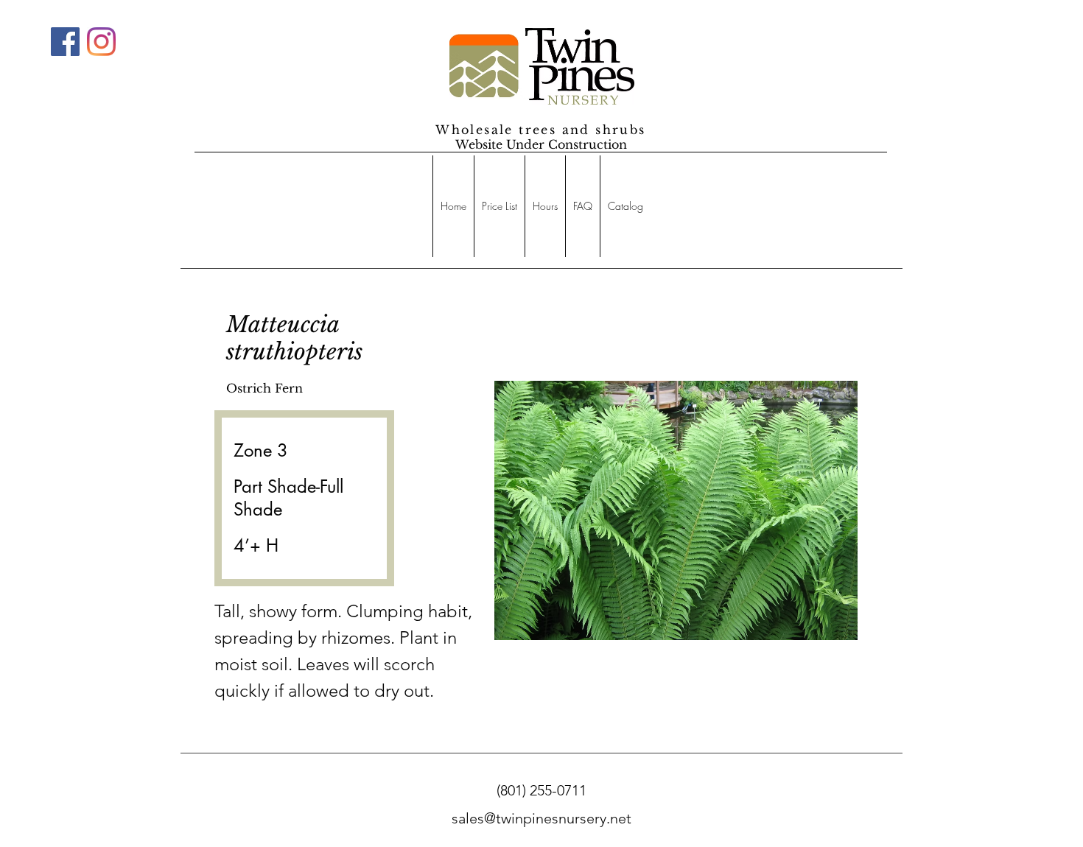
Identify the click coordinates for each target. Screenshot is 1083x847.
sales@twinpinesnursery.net (541, 818)
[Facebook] (65, 41)
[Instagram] (101, 41)
